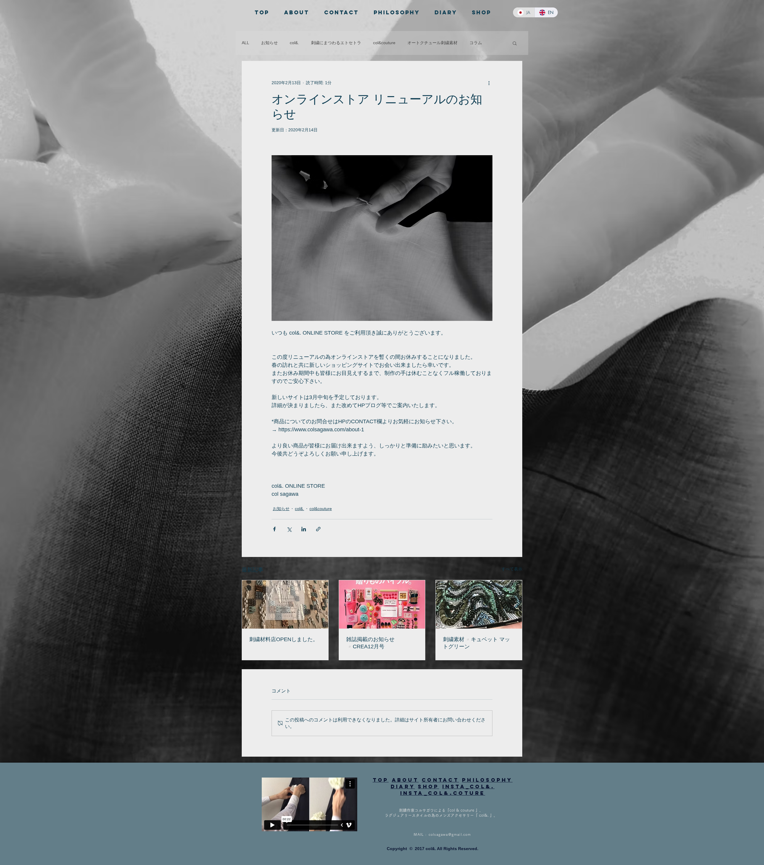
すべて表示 (511, 569)
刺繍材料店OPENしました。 (283, 639)
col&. (294, 42)
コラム (475, 42)
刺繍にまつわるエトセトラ (336, 42)
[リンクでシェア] (318, 529)
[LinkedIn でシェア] (303, 529)
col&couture (384, 42)
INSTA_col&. (468, 786)
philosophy (487, 780)
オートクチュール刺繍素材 (432, 42)
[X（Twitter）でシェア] (289, 529)
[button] (514, 43)
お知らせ (269, 42)
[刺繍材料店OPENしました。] (285, 604)
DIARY (403, 786)
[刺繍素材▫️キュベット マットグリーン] (479, 604)
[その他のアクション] (488, 82)
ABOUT (405, 780)
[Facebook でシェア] (274, 529)
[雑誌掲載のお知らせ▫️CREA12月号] (382, 604)
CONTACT (440, 780)
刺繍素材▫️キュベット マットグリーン (476, 642)
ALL (245, 42)
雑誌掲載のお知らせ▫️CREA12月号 (370, 642)
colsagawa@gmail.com (450, 834)
